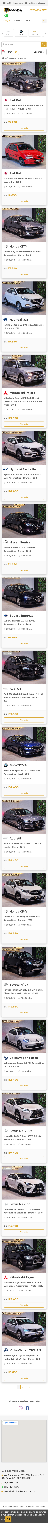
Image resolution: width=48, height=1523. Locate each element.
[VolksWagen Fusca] (24, 1036)
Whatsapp (6, 15)
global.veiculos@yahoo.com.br (19, 1491)
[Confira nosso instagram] (20, 1407)
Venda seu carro (22, 21)
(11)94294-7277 (39, 10)
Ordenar (38, 52)
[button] (2, 32)
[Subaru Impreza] (24, 594)
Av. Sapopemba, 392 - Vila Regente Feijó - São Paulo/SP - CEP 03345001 (23, 1476)
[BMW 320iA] (24, 744)
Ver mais (24, 128)
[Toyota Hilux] (24, 963)
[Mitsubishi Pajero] (24, 1256)
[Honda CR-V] (24, 890)
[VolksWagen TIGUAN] (24, 1329)
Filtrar (7, 51)
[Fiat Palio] (24, 79)
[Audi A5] (24, 817)
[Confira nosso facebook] (27, 1407)
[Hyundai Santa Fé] (24, 448)
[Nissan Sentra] (24, 521)
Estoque (5, 21)
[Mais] (44, 21)
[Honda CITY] (24, 225)
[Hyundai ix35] (24, 298)
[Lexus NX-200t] (24, 1109)
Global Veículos (13, 10)
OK (8, 1519)
